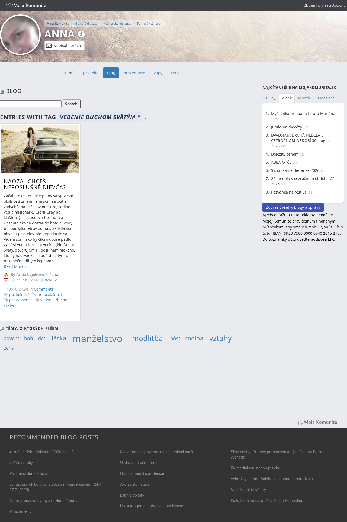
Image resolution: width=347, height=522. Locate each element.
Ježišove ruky (21, 462)
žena (54, 274)
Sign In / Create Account (326, 5)
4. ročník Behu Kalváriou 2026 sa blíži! (42, 451)
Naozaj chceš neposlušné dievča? (35, 184)
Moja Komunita (58, 23)
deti (42, 338)
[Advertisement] (303, 334)
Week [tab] (287, 98)
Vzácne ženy (20, 511)
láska (59, 338)
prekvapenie (20, 299)
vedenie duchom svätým (37, 302)
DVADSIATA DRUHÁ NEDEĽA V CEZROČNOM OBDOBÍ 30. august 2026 (301, 141)
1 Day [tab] (270, 98)
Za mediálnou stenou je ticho (255, 468)
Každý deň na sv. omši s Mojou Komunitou (267, 500)
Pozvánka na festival (289, 192)
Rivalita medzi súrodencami (143, 473)
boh (28, 338)
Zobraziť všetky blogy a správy (293, 207)
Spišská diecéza (86, 23)
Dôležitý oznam (285, 154)
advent (11, 338)
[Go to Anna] (20, 34)
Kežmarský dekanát (117, 23)
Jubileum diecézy (286, 127)
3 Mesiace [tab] (326, 98)
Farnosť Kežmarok (149, 23)
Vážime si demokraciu (28, 473)
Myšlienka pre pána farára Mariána (303, 113)
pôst (175, 338)
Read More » (15, 266)
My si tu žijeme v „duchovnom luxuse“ (152, 505)
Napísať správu (67, 45)
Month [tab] (304, 98)
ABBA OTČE (281, 162)
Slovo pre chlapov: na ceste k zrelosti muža (157, 451)
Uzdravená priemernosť (140, 462)
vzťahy (51, 279)
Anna (59, 33)
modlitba (147, 338)
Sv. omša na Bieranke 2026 (295, 170)
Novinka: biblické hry (248, 489)
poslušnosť (19, 294)
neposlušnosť (50, 294)
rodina (194, 338)
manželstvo (97, 338)
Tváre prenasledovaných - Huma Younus (44, 500)
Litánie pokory (132, 495)
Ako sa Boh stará (134, 484)
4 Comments (42, 289)
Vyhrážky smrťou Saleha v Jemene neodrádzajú (272, 478)
